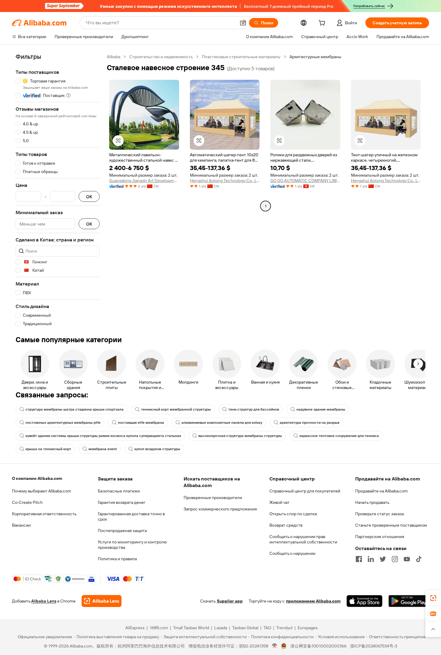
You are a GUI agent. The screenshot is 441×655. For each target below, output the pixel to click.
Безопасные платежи (119, 491)
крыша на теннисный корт (48, 449)
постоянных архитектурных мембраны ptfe (63, 422)
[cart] (323, 23)
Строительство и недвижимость (161, 56)
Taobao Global (245, 627)
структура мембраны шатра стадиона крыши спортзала (75, 409)
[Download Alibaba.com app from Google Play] (408, 601)
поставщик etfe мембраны (141, 422)
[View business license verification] (275, 646)
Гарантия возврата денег (122, 502)
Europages (308, 627)
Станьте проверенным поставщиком (391, 525)
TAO (267, 627)
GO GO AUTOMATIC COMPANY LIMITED (305, 180)
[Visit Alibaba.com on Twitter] (382, 559)
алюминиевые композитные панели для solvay (222, 422)
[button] (243, 22)
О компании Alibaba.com (37, 478)
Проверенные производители (213, 497)
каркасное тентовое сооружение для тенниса (339, 436)
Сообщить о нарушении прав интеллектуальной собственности (303, 539)
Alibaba (113, 56)
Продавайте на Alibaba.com (381, 491)
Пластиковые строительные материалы (241, 56)
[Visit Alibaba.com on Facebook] (358, 559)
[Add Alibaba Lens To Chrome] (102, 601)
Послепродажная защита (122, 530)
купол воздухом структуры (157, 449)
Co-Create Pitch (27, 502)
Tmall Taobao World (191, 627)
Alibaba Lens (43, 601)
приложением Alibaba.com (313, 601)
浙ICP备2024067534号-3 (373, 646)
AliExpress (135, 627)
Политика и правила (117, 558)
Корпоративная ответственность (44, 513)
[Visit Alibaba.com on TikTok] (418, 559)
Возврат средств (285, 525)
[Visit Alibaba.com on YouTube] (406, 559)
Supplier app (230, 601)
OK (89, 196)
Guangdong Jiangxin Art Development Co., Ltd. (144, 180)
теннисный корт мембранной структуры (176, 409)
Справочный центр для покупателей (304, 491)
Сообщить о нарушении (292, 553)
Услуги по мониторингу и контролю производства (132, 545)
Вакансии (21, 525)
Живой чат (279, 502)
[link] (433, 598)
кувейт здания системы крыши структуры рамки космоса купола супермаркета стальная (103, 436)
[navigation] (58, 190)
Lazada (220, 627)
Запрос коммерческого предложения (220, 509)
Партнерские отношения (379, 536)
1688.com (159, 627)
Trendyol (284, 627)
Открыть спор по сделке (293, 513)
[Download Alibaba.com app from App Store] (364, 601)
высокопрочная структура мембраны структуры (240, 436)
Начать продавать (372, 502)
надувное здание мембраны (320, 409)
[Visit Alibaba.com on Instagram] (394, 559)
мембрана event (102, 449)
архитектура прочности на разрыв (309, 422)
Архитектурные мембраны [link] (315, 56)
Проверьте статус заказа (379, 513)
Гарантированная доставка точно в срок (131, 516)
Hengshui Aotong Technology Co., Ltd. (225, 180)
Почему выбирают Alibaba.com (41, 491)
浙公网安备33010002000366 (318, 646)
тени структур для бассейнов (253, 409)
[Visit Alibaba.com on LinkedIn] (370, 559)
